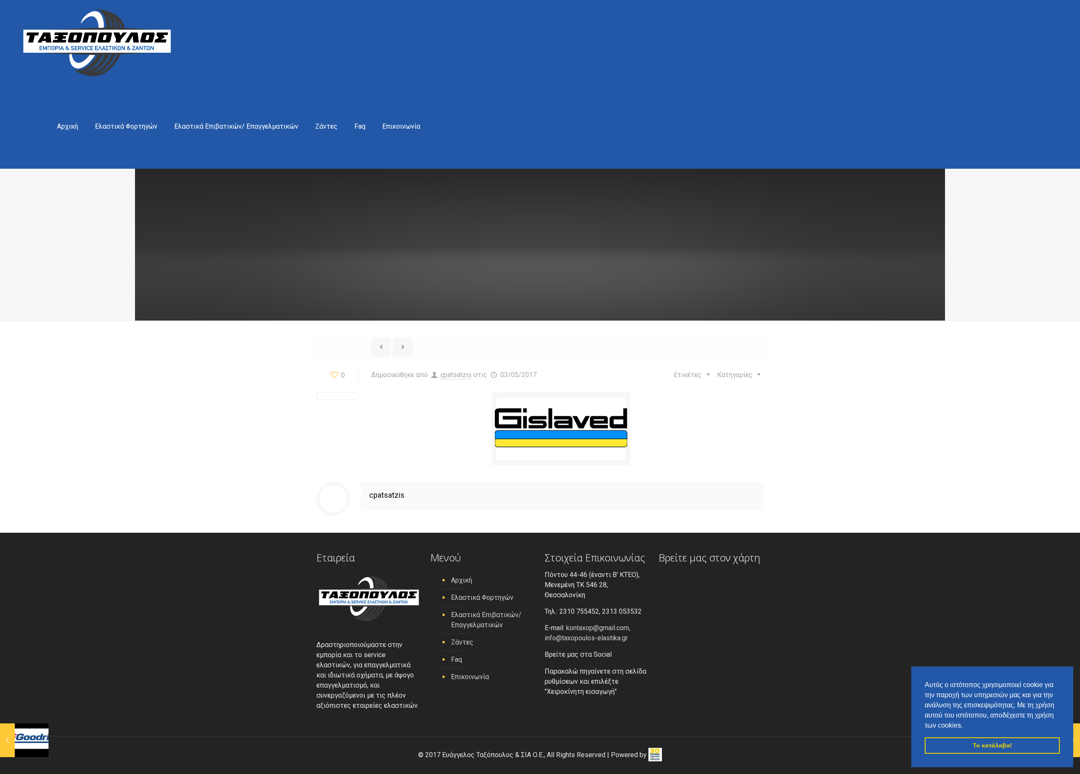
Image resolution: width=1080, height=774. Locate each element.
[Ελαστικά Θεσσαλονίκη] (97, 42)
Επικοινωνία (470, 677)
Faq (456, 659)
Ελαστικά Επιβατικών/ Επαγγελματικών (486, 620)
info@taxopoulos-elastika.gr (586, 638)
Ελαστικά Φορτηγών (482, 597)
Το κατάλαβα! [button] (992, 745)
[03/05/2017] (24, 740)
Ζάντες (462, 642)
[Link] (381, 347)
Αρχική (461, 580)
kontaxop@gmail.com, (598, 628)
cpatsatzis (456, 375)
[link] (655, 755)
